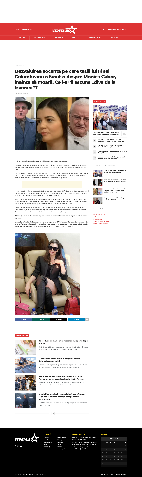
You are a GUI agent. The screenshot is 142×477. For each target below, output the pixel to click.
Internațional (95, 38)
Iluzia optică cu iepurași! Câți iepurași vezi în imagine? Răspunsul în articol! (111, 157)
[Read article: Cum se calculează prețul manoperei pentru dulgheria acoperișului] (25, 365)
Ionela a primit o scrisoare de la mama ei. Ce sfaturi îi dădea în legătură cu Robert (112, 146)
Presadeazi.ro (97, 218)
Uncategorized (62, 449)
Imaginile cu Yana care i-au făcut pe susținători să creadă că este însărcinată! (111, 140)
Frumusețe (58, 38)
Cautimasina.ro (97, 219)
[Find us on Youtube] (103, 29)
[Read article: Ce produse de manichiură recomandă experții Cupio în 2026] (25, 347)
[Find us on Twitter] (100, 29)
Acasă (16, 65)
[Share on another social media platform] (87, 319)
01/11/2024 (17, 93)
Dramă (22, 38)
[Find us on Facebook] (97, 29)
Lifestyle (21, 65)
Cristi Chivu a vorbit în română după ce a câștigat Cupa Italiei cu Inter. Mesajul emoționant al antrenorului (62, 396)
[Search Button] (125, 38)
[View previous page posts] (50, 413)
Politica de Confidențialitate (119, 474)
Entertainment (48, 442)
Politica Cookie (105, 474)
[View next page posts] (53, 413)
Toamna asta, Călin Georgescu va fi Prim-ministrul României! (106, 133)
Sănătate (76, 38)
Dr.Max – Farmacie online (100, 223)
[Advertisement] (49, 11)
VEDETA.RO (29, 474)
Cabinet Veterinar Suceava (101, 221)
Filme (45, 444)
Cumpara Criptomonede (100, 216)
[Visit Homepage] (64, 29)
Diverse (114, 38)
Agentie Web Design (99, 214)
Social (59, 444)
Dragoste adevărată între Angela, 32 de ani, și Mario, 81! (115, 198)
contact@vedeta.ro (118, 29)
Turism (59, 446)
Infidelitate (39, 38)
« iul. (102, 466)
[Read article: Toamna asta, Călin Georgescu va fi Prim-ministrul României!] (110, 117)
